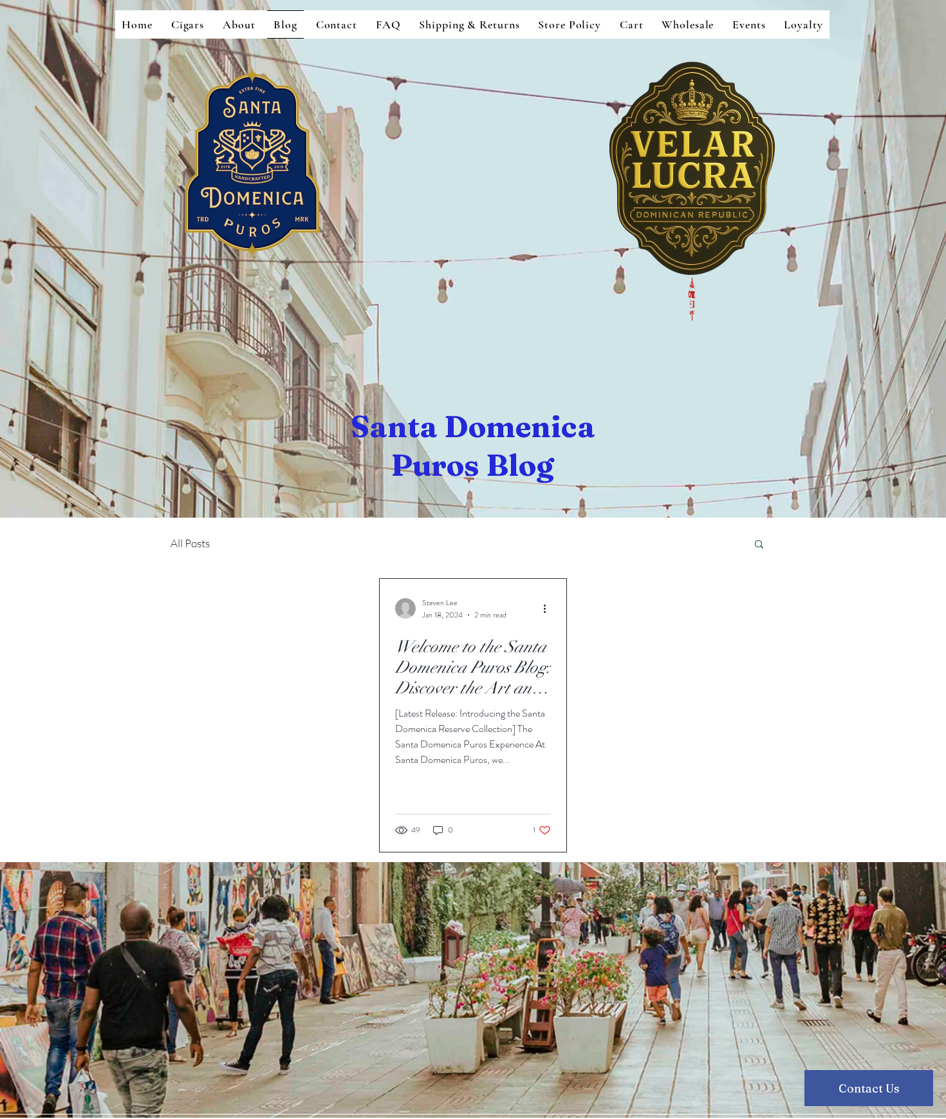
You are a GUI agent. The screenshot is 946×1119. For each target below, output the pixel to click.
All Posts (190, 543)
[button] (759, 545)
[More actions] (549, 608)
